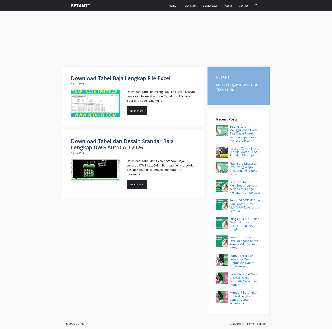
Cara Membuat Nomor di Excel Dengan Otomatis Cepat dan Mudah (245, 279)
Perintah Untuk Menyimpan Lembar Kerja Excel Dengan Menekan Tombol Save (245, 187)
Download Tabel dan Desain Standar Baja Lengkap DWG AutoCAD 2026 (122, 144)
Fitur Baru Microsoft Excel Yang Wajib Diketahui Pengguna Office (243, 168)
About (228, 5)
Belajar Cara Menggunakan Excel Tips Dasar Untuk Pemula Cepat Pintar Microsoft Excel (243, 133)
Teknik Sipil (189, 5)
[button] (256, 5)
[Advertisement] (166, 37)
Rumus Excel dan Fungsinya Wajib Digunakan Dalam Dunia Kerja (241, 261)
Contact (243, 5)
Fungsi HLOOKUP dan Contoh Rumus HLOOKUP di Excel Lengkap (244, 224)
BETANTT (80, 5)
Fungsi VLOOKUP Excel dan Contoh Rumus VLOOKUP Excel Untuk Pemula (245, 205)
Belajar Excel (210, 5)
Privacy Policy (236, 323)
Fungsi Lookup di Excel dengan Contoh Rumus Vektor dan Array (243, 242)
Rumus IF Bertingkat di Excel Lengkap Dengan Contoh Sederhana (243, 297)
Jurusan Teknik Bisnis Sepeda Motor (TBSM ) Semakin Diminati (244, 151)
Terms (251, 323)
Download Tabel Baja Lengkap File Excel (120, 78)
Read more (137, 111)
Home (172, 5)
